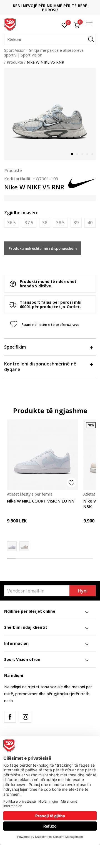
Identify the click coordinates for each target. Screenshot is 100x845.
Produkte (15, 62)
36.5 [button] (11, 223)
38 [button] (44, 223)
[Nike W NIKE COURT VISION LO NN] (42, 454)
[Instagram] (25, 716)
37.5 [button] (29, 223)
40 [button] (90, 223)
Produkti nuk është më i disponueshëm (43, 248)
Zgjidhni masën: (21, 212)
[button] (50, 39)
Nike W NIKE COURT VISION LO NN (40, 501)
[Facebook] (10, 716)
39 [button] (76, 223)
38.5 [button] (60, 223)
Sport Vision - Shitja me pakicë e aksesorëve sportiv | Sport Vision (44, 53)
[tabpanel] (50, 114)
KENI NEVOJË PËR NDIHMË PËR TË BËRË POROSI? (50, 8)
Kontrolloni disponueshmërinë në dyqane (40, 366)
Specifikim (15, 347)
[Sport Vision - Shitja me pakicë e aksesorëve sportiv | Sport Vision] (10, 24)
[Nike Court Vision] (24, 546)
